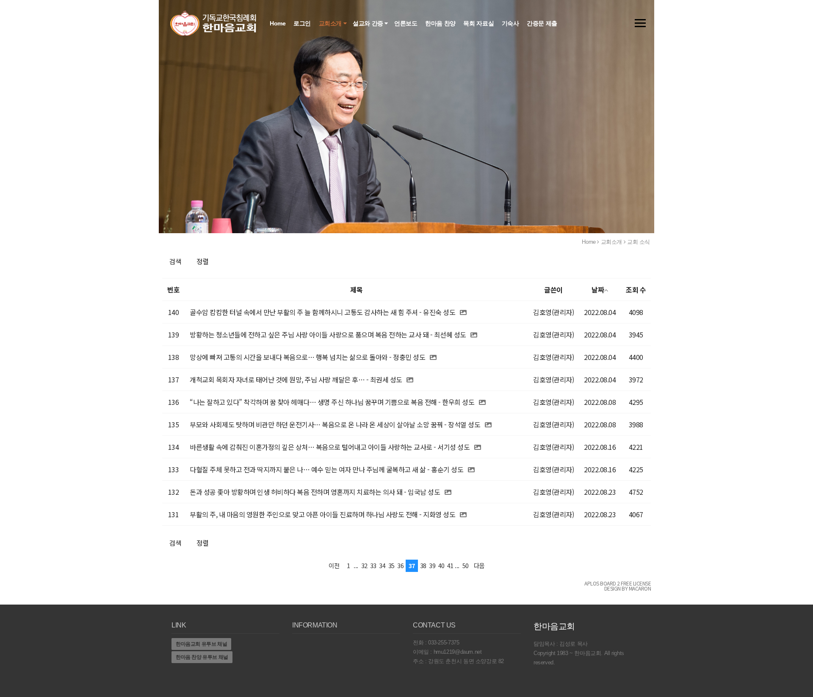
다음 (479, 565)
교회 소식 (638, 242)
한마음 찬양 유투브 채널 (202, 657)
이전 (334, 565)
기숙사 (511, 23)
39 (432, 565)
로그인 (302, 23)
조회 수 (636, 289)
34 (382, 565)
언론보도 (406, 23)
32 (364, 565)
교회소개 (331, 23)
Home (278, 23)
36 (400, 565)
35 (391, 565)
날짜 (598, 289)
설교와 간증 (368, 23)
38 (423, 565)
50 (465, 565)
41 (450, 565)
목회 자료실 (479, 23)
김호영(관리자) (553, 312)
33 (373, 565)
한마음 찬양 (441, 23)
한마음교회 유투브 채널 (201, 644)
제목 (356, 289)
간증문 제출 (543, 23)
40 (441, 565)
